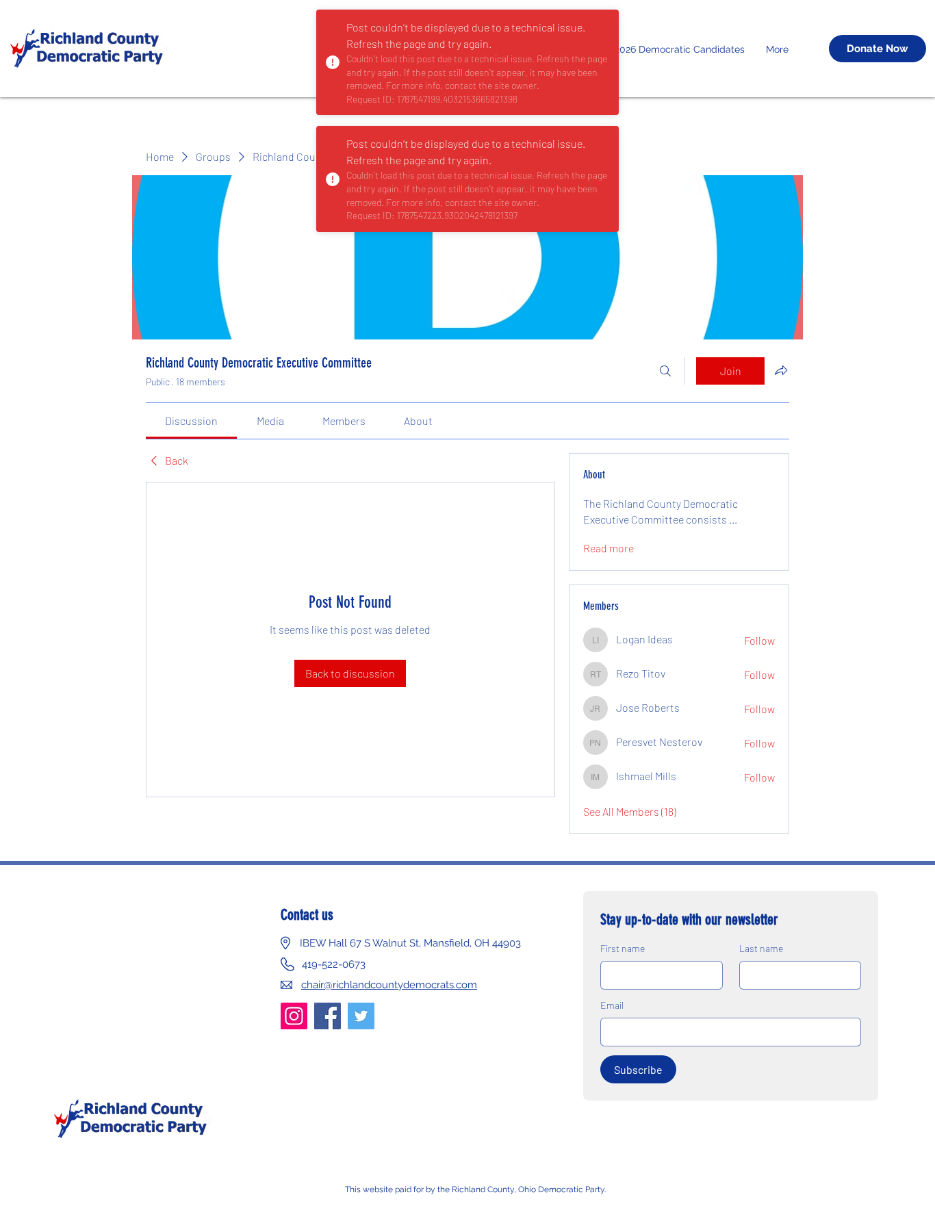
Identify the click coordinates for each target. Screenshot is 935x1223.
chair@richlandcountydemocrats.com (389, 985)
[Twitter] (361, 1016)
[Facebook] (327, 1016)
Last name (761, 948)
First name (622, 948)
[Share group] (781, 370)
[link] (191, 420)
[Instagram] (294, 1016)
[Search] (665, 371)
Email (612, 1005)
